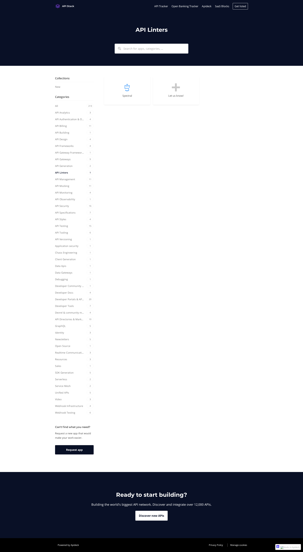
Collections (62, 78)
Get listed (240, 6)
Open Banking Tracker (184, 6)
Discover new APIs (151, 516)
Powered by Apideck (68, 545)
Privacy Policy (216, 545)
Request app (74, 449)
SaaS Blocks (222, 6)
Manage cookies (238, 545)
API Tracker (161, 6)
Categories (62, 97)
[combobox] (151, 49)
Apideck (206, 6)
